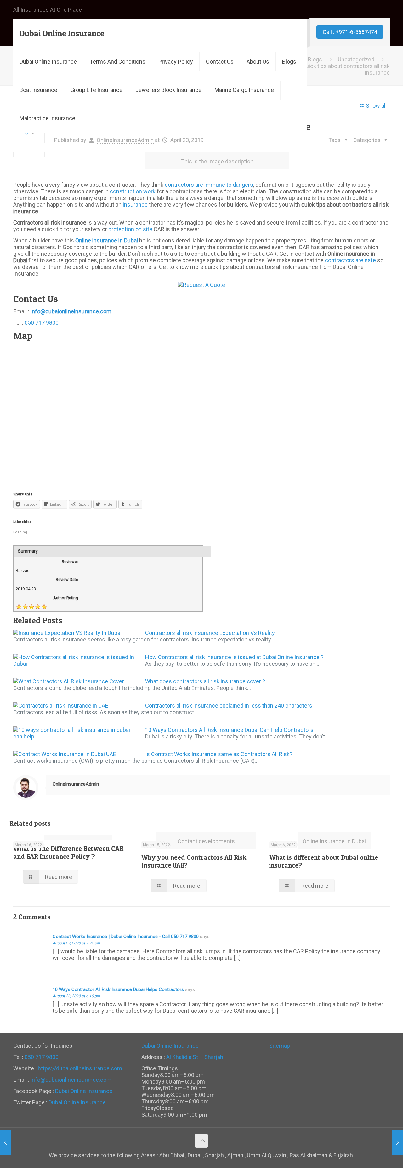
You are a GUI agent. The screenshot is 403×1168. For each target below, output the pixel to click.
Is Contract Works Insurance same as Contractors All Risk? (218, 754)
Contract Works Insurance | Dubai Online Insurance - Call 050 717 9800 (126, 936)
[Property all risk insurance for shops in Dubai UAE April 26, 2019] (397, 1142)
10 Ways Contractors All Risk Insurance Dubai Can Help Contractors (229, 729)
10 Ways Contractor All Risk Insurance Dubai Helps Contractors (118, 989)
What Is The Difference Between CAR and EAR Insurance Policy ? (68, 852)
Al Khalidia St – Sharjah (194, 1057)
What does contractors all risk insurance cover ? (205, 681)
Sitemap (279, 1045)
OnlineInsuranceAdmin (125, 140)
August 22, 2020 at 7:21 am (76, 943)
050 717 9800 (42, 322)
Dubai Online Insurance (62, 33)
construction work (133, 191)
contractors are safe (350, 260)
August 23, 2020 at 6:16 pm (76, 996)
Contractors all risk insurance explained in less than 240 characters (228, 705)
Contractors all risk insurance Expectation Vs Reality (210, 633)
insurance (135, 204)
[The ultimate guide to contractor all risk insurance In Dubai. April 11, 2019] (5, 1142)
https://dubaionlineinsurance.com (80, 1068)
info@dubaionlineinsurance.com (71, 1079)
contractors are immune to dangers (209, 184)
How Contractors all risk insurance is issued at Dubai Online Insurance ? (234, 657)
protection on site (130, 229)
